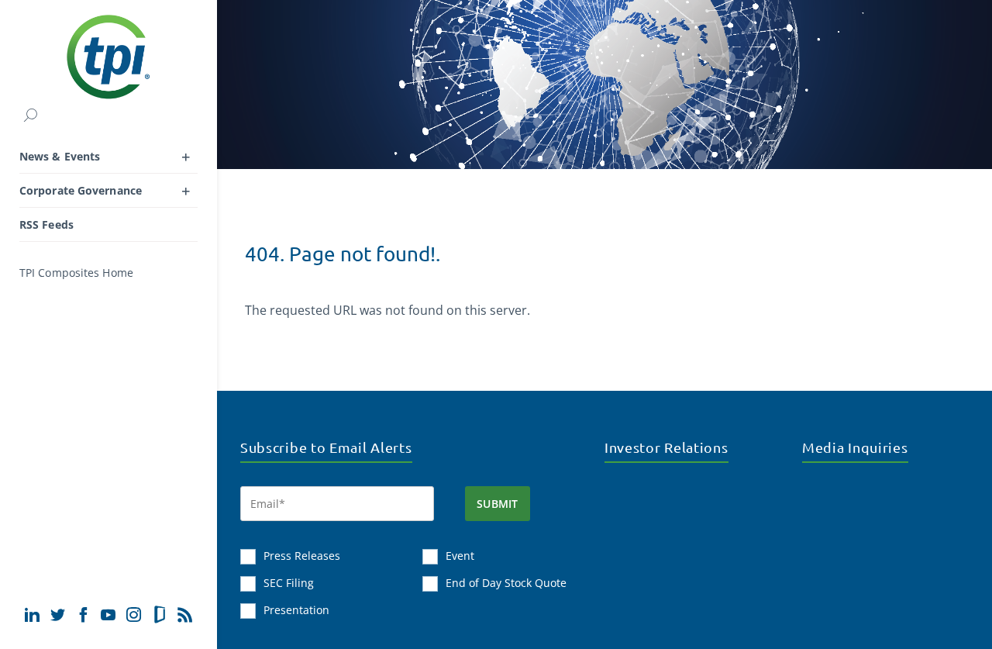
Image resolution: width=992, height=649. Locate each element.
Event (460, 555)
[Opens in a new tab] (32, 614)
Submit (497, 503)
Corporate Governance (80, 190)
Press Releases (302, 555)
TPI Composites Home (76, 272)
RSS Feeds (46, 224)
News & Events (59, 156)
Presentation (296, 609)
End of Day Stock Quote (506, 582)
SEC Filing (289, 582)
